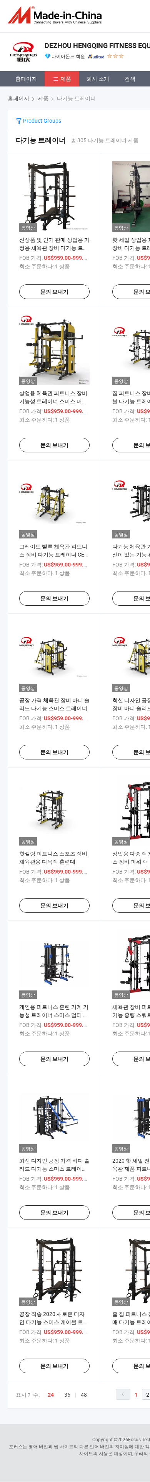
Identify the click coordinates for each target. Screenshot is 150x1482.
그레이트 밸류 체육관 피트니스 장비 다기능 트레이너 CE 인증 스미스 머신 (53, 554)
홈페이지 (26, 78)
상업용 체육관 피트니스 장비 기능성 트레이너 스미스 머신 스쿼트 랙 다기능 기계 (53, 401)
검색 (130, 78)
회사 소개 (98, 78)
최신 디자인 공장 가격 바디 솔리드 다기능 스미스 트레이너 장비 (54, 1168)
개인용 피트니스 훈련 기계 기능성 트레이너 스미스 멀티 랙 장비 (53, 1015)
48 (84, 1394)
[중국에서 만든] (56, 15)
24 (51, 1395)
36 (67, 1394)
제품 (65, 78)
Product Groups (41, 120)
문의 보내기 (54, 292)
